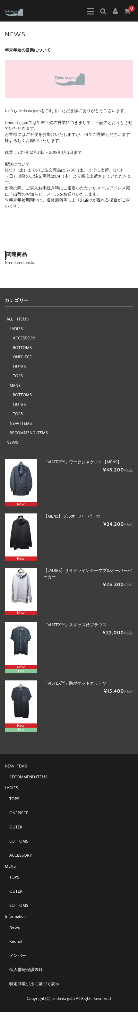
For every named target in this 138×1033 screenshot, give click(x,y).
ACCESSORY (24, 338)
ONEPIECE (22, 357)
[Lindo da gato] (18, 11)
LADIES (16, 329)
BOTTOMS (22, 348)
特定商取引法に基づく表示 (34, 984)
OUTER (19, 366)
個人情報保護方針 (26, 969)
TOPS (18, 376)
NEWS (12, 442)
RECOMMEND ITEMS (29, 433)
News (14, 927)
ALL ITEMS (17, 319)
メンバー (17, 955)
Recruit (15, 941)
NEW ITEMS (21, 423)
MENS (15, 385)
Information (15, 916)
